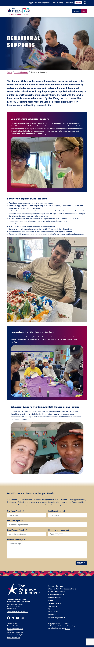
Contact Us (69, 2)
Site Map (10, 630)
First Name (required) (15, 511)
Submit (80, 563)
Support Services (21, 72)
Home (9, 72)
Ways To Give (53, 603)
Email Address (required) (17, 530)
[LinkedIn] (13, 618)
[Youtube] (17, 618)
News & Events (54, 597)
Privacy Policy (12, 624)
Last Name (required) (56, 511)
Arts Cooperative (39, 2)
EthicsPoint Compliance (15, 632)
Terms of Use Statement (15, 628)
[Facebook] (8, 618)
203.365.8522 (11, 609)
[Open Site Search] (85, 2)
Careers (55, 2)
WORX (67, 628)
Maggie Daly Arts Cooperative (61, 588)
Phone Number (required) (58, 530)
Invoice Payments (55, 617)
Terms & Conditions (13, 626)
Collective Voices (55, 594)
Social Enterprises (56, 591)
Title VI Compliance (13, 637)
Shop (61, 2)
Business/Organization (16, 520)
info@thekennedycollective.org (17, 611)
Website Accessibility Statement (17, 635)
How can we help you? (16, 539)
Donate (78, 2)
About (50, 600)
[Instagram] (22, 618)
